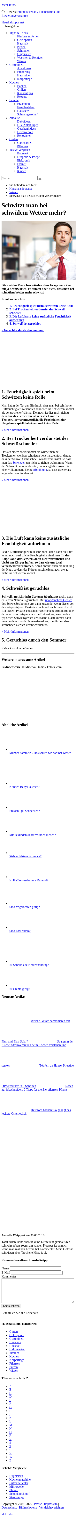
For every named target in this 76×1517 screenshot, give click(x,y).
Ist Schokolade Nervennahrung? (29, 964)
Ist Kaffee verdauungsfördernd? (28, 880)
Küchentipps (25, 93)
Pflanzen (22, 146)
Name (5, 1268)
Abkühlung (40, 469)
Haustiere (23, 110)
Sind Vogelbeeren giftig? (24, 907)
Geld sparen (24, 40)
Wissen (21, 61)
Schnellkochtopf (19, 1493)
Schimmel (23, 50)
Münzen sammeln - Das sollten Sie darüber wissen (40, 753)
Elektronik (23, 160)
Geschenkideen (26, 128)
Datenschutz (9, 1507)
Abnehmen (24, 68)
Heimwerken (25, 132)
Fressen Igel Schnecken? (24, 810)
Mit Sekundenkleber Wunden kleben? (32, 834)
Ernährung (23, 71)
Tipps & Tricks (18, 32)
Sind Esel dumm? (20, 931)
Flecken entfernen (28, 36)
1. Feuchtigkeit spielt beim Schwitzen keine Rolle (41, 305)
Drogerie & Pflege (28, 157)
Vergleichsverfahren (51, 1507)
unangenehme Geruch (58, 600)
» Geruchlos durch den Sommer (23, 330)
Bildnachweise (28, 1507)
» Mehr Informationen (15, 430)
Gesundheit (16, 64)
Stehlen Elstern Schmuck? (25, 856)
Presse (38, 1503)
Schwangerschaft (27, 114)
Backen (22, 86)
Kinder (21, 171)
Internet (14, 1352)
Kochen (14, 82)
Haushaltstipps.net (20, 188)
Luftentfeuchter (18, 1483)
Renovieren (24, 135)
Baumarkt (23, 153)
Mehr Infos (8, 4)
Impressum (50, 1503)
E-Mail (6, 1272)
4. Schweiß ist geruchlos (25, 323)
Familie (14, 100)
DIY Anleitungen (27, 125)
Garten (13, 139)
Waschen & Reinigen (30, 57)
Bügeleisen (16, 1475)
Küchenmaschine (20, 1479)
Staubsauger (16, 1497)
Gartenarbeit (24, 142)
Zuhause (14, 118)
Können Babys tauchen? (24, 786)
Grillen (21, 89)
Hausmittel (23, 75)
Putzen (21, 47)
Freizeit (21, 164)
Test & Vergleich (19, 149)
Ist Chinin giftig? (19, 989)
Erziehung (23, 103)
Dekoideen (24, 121)
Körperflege (24, 79)
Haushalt (22, 43)
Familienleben (25, 107)
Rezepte (22, 96)
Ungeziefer (24, 54)
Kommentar (9, 1276)
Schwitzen (18, 462)
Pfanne (13, 1490)
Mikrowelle (16, 1486)
